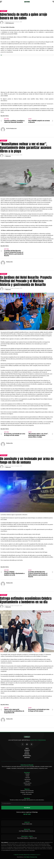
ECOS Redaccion (10, 23)
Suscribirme (27, 807)
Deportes (27, 781)
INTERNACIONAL (27, 755)
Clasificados (27, 784)
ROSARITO (27, 750)
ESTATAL (27, 752)
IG (27, 744)
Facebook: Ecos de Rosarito (27, 790)
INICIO (27, 748)
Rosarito (27, 774)
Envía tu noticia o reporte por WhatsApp (27, 813)
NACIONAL (27, 753)
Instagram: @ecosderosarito (27, 792)
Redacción (8, 156)
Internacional (27, 779)
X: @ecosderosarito (27, 794)
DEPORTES (27, 757)
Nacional (27, 777)
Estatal (27, 775)
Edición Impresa (27, 783)
